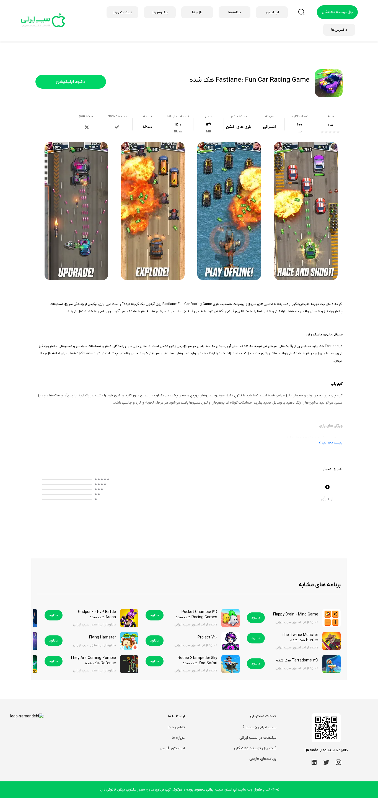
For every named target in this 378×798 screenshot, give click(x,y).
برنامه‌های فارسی (262, 758)
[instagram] (338, 762)
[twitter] (326, 762)
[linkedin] (314, 762)
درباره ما (178, 737)
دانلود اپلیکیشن (71, 81)
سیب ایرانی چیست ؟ (259, 727)
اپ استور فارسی (172, 748)
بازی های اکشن (238, 127)
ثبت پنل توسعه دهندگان (255, 748)
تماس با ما (176, 727)
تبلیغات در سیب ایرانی (257, 737)
